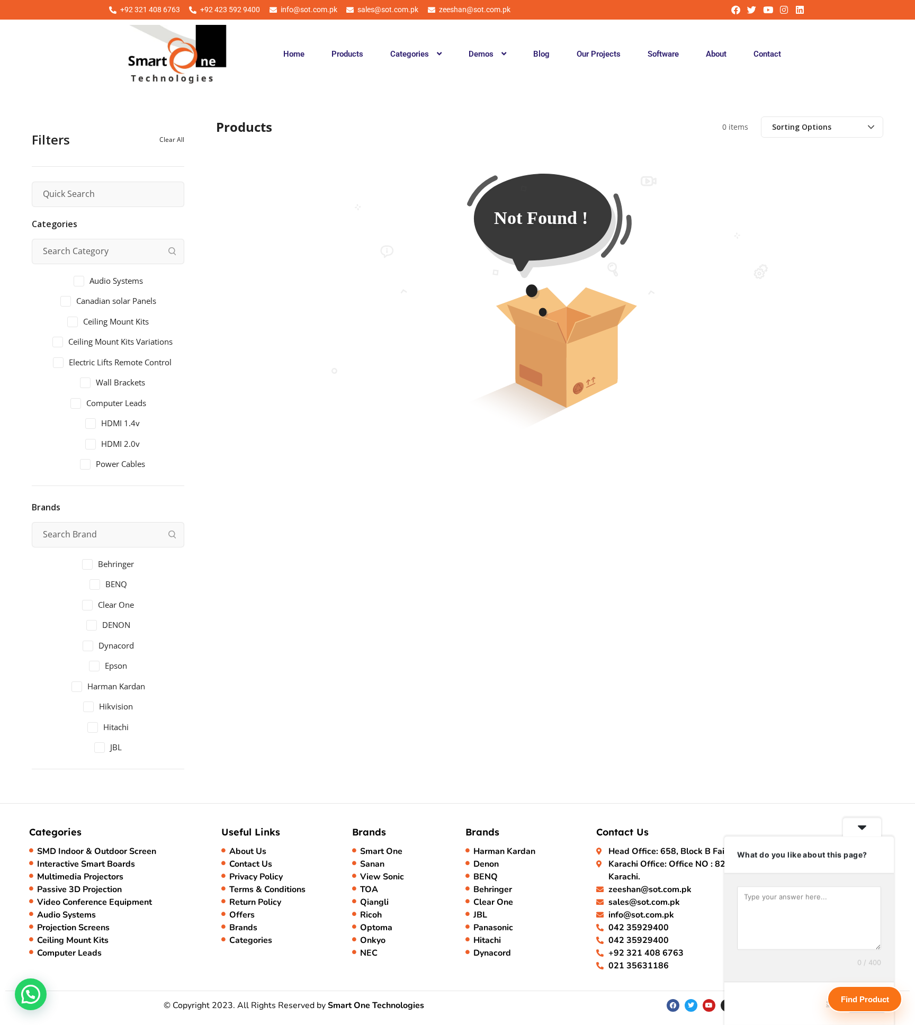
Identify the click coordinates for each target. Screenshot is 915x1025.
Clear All (171, 140)
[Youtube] (767, 10)
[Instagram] (784, 10)
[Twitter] (751, 10)
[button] (415, 54)
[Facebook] (736, 10)
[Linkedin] (800, 10)
